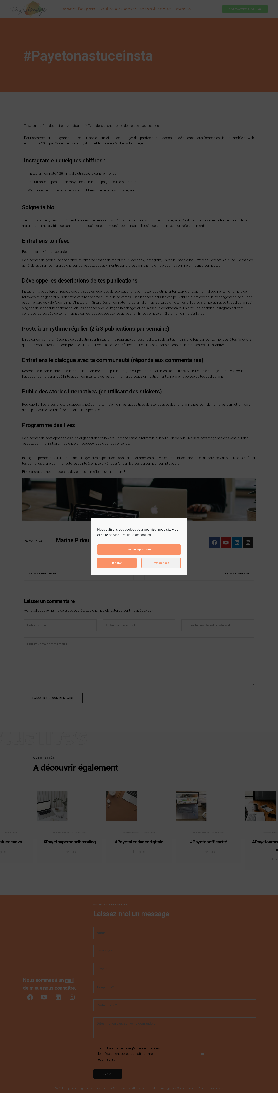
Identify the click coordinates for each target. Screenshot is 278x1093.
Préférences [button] (161, 562)
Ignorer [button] (117, 562)
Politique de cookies (136, 534)
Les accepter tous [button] (139, 549)
